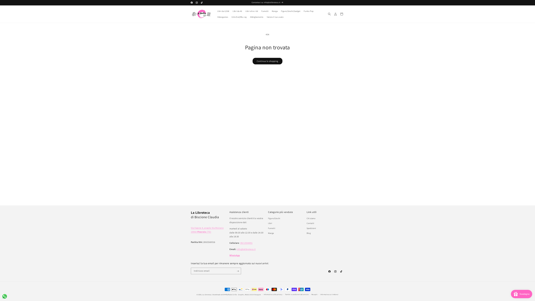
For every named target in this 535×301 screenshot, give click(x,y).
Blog (309, 233)
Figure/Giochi (274, 218)
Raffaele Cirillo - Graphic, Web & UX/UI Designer (243, 295)
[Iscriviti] (238, 271)
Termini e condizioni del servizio (297, 294)
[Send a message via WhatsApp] (4, 296)
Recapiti (315, 294)
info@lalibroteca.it (246, 249)
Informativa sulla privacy (273, 294)
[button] (329, 14)
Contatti (310, 223)
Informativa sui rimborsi (329, 294)
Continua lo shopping (267, 61)
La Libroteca (206, 295)
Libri (270, 223)
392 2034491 (246, 242)
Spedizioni (311, 228)
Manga (271, 233)
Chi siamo (311, 218)
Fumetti (271, 228)
